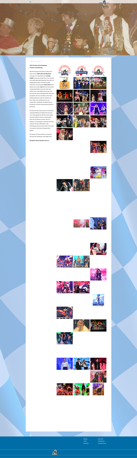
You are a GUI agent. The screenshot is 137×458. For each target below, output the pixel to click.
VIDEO (85, 441)
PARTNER (85, 443)
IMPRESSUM (101, 441)
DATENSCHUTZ (102, 443)
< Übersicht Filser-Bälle (35, 61)
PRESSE (85, 439)
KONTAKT (100, 439)
